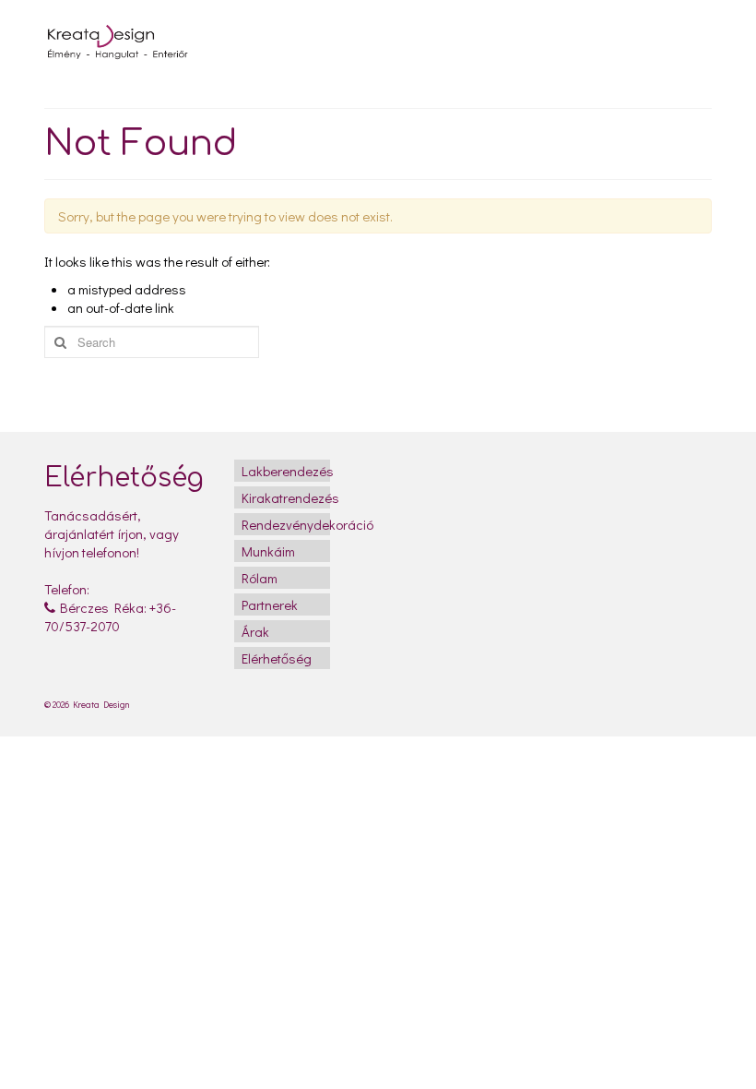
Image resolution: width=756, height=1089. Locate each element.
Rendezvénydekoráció (286, 524)
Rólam (260, 577)
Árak (255, 631)
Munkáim (268, 551)
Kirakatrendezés (286, 497)
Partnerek (270, 604)
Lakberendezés (286, 470)
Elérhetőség (277, 658)
